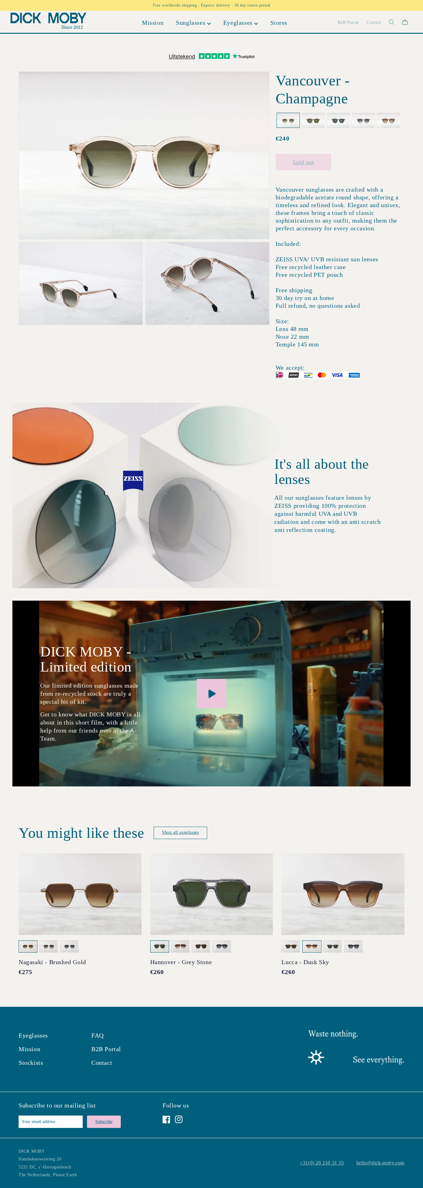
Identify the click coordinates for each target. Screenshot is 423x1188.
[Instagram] (179, 1119)
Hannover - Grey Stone (181, 962)
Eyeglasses (33, 1035)
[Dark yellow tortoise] (313, 120)
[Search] (388, 22)
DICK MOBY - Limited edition (86, 659)
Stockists (31, 1062)
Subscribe (103, 1121)
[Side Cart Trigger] (405, 22)
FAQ (97, 1035)
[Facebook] (166, 1119)
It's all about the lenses (321, 471)
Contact (101, 1062)
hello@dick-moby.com (380, 1162)
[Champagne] (288, 120)
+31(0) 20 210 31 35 (322, 1162)
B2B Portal (106, 1049)
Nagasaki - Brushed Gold (52, 962)
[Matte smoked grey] (338, 120)
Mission (29, 1049)
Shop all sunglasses (180, 832)
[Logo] (48, 22)
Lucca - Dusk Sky (305, 962)
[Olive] (363, 120)
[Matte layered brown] (388, 120)
